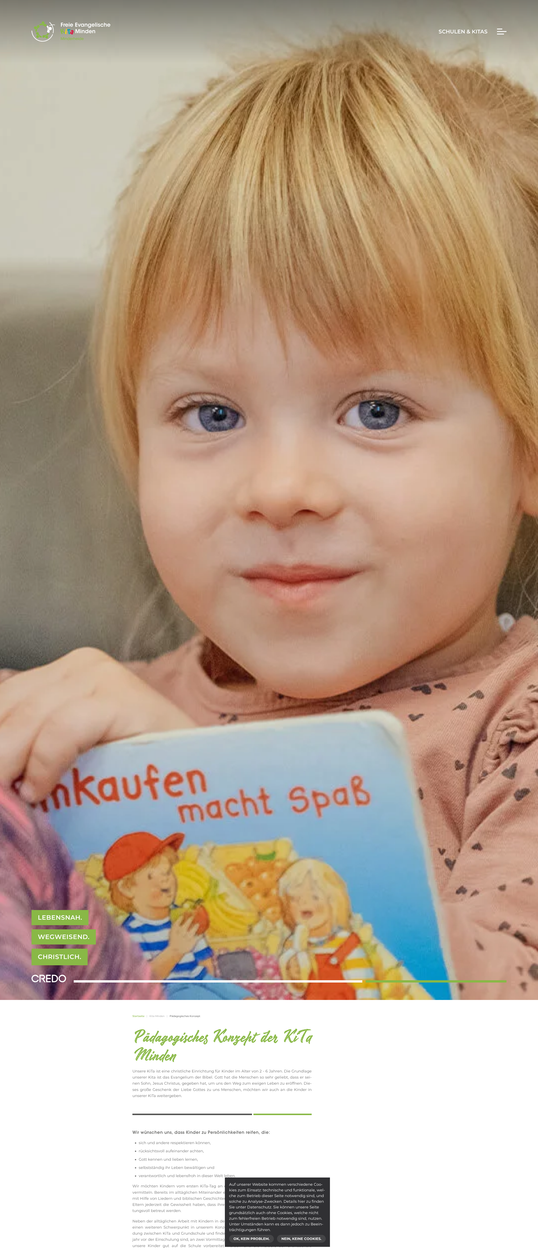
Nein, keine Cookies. (301, 1239)
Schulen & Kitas (463, 31)
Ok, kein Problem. (251, 1239)
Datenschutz (259, 1207)
